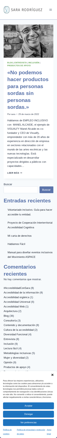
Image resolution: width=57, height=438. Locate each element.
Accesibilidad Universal (17, 301)
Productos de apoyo (19, 66)
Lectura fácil (11, 348)
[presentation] (28, 41)
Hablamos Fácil (16, 244)
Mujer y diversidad (14, 357)
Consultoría (10, 320)
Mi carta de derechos (20, 235)
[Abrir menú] (50, 9)
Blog (10, 63)
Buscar (8, 184)
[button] (52, 374)
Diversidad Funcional (16, 334)
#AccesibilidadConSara (17, 288)
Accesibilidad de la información (21, 292)
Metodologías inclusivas (17, 353)
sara (13, 114)
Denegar (28, 414)
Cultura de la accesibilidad (19, 329)
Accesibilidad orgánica (16, 297)
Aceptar (28, 405)
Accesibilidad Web (14, 306)
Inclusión (33, 63)
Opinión (8, 362)
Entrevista (20, 63)
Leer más (14, 173)
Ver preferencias (28, 422)
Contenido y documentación (19, 325)
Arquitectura (10, 311)
